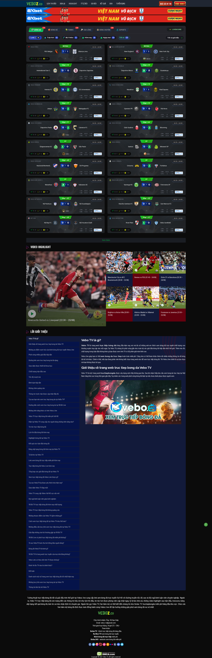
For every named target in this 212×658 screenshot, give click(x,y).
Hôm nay (90, 38)
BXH (111, 3)
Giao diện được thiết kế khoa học (40, 366)
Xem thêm (106, 240)
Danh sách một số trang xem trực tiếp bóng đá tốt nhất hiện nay (51, 577)
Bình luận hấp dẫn (35, 383)
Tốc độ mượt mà (35, 377)
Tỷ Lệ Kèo (84, 3)
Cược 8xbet (180, 3)
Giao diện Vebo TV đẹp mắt (38, 488)
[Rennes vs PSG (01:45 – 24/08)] (146, 262)
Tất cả (123, 38)
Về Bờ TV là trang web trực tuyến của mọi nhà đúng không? (49, 554)
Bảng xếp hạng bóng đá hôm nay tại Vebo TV (44, 449)
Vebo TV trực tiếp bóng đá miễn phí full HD (43, 416)
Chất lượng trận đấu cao (37, 371)
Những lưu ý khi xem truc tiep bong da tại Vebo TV (46, 582)
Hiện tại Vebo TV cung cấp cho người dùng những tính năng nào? (51, 422)
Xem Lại (62, 3)
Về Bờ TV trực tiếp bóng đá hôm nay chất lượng (45, 504)
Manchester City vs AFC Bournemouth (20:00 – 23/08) (118, 278)
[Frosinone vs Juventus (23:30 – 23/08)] (172, 297)
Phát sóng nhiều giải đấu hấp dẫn (40, 355)
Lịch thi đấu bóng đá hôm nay (39, 432)
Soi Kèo (93, 3)
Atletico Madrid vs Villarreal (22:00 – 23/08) (144, 313)
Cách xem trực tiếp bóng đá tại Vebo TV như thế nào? (47, 521)
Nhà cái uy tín (165, 3)
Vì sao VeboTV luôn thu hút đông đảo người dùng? (46, 543)
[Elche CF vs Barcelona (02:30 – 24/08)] (172, 262)
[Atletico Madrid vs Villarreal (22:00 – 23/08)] (146, 297)
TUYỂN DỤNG (120, 3)
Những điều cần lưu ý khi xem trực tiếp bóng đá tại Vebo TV (49, 527)
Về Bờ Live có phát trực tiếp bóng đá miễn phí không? (47, 537)
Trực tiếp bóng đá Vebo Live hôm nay (42, 466)
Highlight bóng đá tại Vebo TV (39, 438)
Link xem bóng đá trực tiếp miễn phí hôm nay (44, 460)
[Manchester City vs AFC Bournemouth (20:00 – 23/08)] (119, 262)
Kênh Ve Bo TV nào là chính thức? (40, 565)
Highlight (73, 3)
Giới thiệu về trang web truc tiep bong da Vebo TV (46, 344)
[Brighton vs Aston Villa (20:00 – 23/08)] (119, 297)
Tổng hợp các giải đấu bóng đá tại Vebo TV (44, 472)
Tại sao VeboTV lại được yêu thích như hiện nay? (46, 483)
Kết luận (31, 571)
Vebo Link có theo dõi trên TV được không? (44, 560)
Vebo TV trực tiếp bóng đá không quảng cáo (44, 510)
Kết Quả (103, 3)
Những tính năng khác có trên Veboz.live (43, 411)
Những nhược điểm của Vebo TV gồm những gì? (45, 516)
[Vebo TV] (34, 3)
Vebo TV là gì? (34, 338)
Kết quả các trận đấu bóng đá (39, 443)
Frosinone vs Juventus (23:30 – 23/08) (172, 313)
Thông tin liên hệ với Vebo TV (39, 587)
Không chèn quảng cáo (37, 388)
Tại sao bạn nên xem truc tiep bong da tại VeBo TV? (47, 399)
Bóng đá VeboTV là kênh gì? (38, 549)
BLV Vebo (71, 38)
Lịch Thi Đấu (51, 3)
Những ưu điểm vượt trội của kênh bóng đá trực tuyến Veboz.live (51, 350)
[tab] (36, 29)
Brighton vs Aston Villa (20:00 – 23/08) (119, 313)
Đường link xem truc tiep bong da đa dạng (43, 360)
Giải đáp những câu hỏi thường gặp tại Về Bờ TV (45, 532)
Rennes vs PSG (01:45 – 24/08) (145, 277)
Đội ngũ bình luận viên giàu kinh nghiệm (42, 499)
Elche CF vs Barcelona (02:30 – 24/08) (172, 278)
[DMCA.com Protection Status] (106, 653)
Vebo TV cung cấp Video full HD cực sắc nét (44, 493)
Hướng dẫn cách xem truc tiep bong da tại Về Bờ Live (47, 405)
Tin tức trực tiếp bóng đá (37, 427)
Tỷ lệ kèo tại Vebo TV (36, 455)
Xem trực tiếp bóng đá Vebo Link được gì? (43, 477)
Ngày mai (108, 38)
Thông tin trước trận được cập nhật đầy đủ (44, 394)
